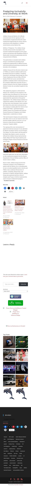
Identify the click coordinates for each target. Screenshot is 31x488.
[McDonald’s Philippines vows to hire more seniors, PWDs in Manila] (20, 202)
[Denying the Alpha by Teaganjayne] (9, 342)
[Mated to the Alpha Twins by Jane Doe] (22, 368)
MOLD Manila (6, 458)
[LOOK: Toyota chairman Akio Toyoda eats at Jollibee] (8, 222)
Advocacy (12, 16)
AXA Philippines (10, 439)
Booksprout (22, 441)
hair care (15, 453)
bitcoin (5, 441)
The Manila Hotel (7, 467)
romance (5, 465)
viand (21, 467)
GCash (17, 451)
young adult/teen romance (18, 470)
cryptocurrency (12, 448)
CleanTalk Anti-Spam (18, 484)
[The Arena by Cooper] (22, 381)
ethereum (19, 448)
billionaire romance (20, 439)
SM (21, 465)
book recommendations (13, 441)
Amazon (5, 436)
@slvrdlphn (8, 415)
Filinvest (12, 451)
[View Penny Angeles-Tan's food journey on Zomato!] (15, 326)
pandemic (6, 460)
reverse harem (13, 463)
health (20, 453)
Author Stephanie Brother (21, 436)
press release (12, 460)
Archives (5, 289)
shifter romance (16, 465)
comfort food (14, 446)
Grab (5, 453)
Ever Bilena (6, 451)
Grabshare (10, 453)
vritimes (25, 467)
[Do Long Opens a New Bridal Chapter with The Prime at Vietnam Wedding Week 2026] (22, 355)
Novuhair (13, 458)
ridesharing (20, 463)
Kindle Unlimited (13, 455)
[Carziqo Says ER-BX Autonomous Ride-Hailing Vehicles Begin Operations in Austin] (9, 355)
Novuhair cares (20, 458)
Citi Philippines (7, 446)
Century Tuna (11, 444)
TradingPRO (15, 467)
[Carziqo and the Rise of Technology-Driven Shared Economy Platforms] (9, 381)
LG (23, 455)
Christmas (18, 444)
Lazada (19, 455)
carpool (5, 444)
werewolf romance (7, 470)
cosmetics (21, 446)
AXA (4, 439)
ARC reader (11, 436)
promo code (19, 460)
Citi (22, 444)
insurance (6, 455)
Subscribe (23, 284)
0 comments (19, 16)
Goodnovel (22, 451)
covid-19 (5, 448)
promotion (6, 463)
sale (10, 465)
